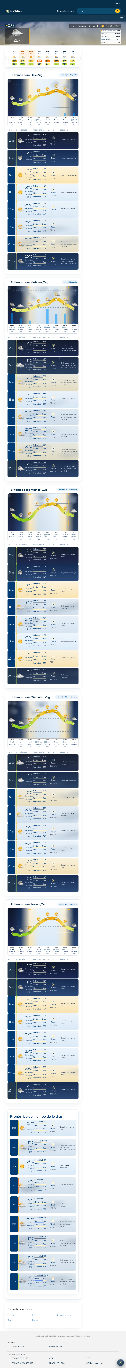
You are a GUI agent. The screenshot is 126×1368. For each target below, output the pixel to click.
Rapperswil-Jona (64, 1315)
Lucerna (11, 1315)
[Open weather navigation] (120, 1362)
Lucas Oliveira (18, 1346)
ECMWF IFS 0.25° (20, 1358)
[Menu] (121, 18)
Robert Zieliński (55, 1346)
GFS (88, 1358)
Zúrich (35, 1315)
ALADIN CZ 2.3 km (57, 1363)
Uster (10, 1320)
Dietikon (35, 1320)
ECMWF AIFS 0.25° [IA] (22, 1363)
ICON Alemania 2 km (94, 1363)
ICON (51, 1358)
